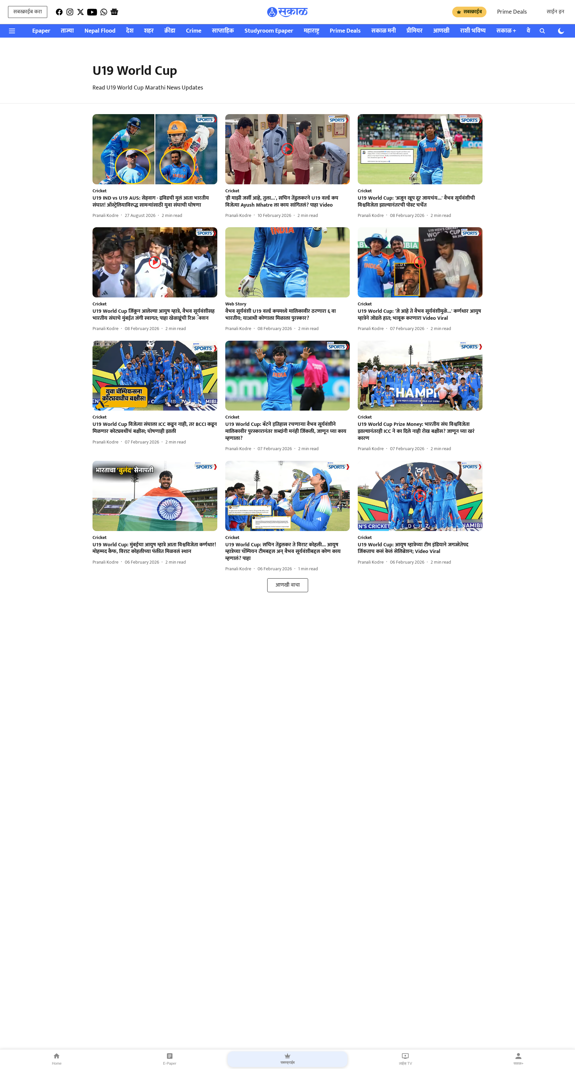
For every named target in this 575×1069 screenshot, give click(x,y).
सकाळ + (506, 31)
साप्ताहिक (223, 31)
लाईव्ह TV (405, 1063)
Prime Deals (512, 12)
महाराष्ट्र (311, 31)
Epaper (41, 31)
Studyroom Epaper (269, 31)
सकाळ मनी (383, 31)
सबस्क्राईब (473, 12)
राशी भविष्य (473, 31)
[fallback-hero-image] (155, 149)
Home (57, 1063)
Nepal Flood (100, 31)
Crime (193, 31)
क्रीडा (169, 31)
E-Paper (169, 1063)
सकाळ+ (518, 1063)
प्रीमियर (415, 31)
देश (129, 31)
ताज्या (67, 31)
